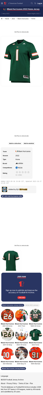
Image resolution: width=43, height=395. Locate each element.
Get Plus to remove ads (21, 32)
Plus (31, 383)
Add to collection (15, 143)
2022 (13, 18)
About (3, 383)
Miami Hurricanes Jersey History (13, 368)
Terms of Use (23, 383)
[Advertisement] (21, 26)
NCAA (7, 18)
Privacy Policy (12, 383)
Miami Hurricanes (23, 18)
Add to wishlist (29, 143)
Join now (21, 297)
